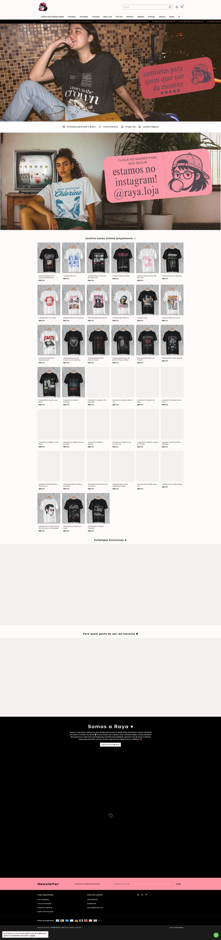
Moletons (130, 17)
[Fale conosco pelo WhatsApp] (216, 935)
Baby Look (107, 17)
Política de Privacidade (45, 912)
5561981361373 (92, 899)
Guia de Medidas (43, 899)
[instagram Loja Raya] (138, 895)
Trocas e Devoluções (44, 903)
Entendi (32, 935)
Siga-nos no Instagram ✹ (110, 744)
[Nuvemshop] (176, 928)
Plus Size (119, 17)
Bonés (171, 17)
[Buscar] (170, 7)
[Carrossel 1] (110, 72)
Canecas (162, 17)
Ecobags (151, 17)
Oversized (95, 17)
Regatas (140, 17)
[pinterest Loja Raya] (146, 895)
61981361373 (91, 903)
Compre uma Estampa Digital (52, 17)
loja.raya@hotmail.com (95, 907)
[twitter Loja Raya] (142, 895)
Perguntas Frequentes (44, 907)
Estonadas (84, 17)
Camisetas (72, 17)
